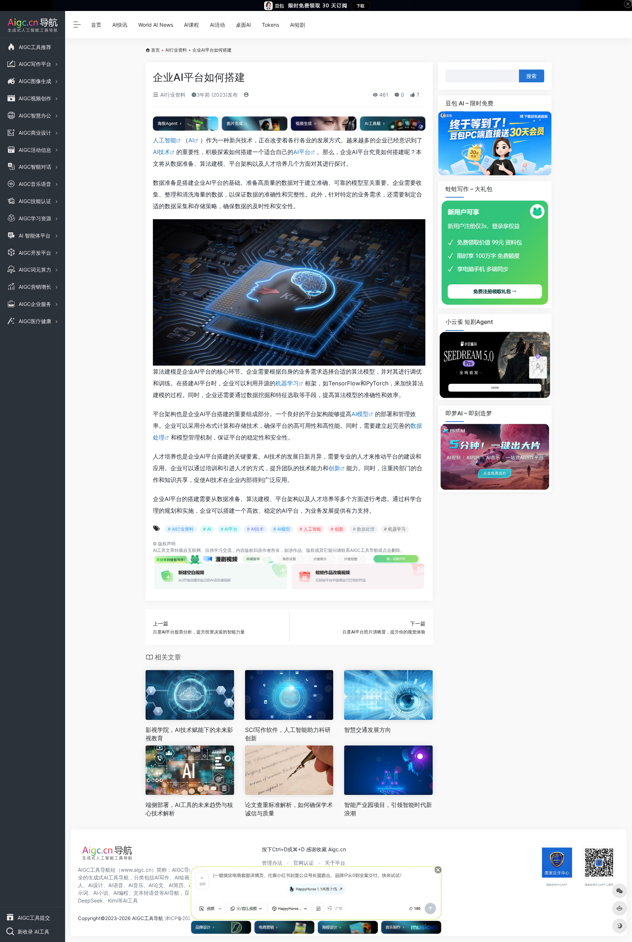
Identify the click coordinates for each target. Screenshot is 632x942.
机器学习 (287, 383)
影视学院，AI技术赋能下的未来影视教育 (189, 734)
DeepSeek (90, 900)
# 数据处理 (364, 529)
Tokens (270, 25)
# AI (207, 529)
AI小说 (100, 893)
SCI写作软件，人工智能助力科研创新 (288, 734)
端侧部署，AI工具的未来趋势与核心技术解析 (189, 809)
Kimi (113, 900)
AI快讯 (119, 25)
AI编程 (120, 893)
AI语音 (115, 885)
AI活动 (217, 25)
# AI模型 (281, 529)
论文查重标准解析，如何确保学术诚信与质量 (289, 809)
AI (191, 140)
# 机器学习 (395, 529)
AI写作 (161, 877)
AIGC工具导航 (364, 550)
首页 (96, 25)
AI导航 (171, 893)
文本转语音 (146, 893)
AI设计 (95, 885)
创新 (334, 468)
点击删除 (391, 550)
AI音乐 (135, 885)
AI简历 (176, 885)
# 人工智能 (310, 529)
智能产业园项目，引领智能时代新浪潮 (388, 809)
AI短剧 (297, 25)
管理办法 (272, 863)
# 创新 (337, 529)
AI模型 (360, 414)
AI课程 (191, 25)
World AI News (155, 25)
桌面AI (243, 25)
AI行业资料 (176, 50)
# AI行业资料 (180, 529)
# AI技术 (255, 529)
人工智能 (164, 140)
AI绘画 (181, 877)
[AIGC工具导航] (107, 855)
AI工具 (159, 550)
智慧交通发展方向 (367, 729)
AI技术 (161, 152)
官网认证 (303, 863)
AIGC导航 (183, 870)
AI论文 (155, 885)
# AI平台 (229, 529)
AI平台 (302, 152)
